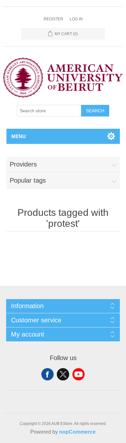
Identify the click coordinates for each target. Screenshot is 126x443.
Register (53, 19)
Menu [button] (18, 136)
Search (95, 110)
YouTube (78, 374)
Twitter (63, 374)
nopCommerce (77, 432)
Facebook (47, 374)
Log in (76, 19)
